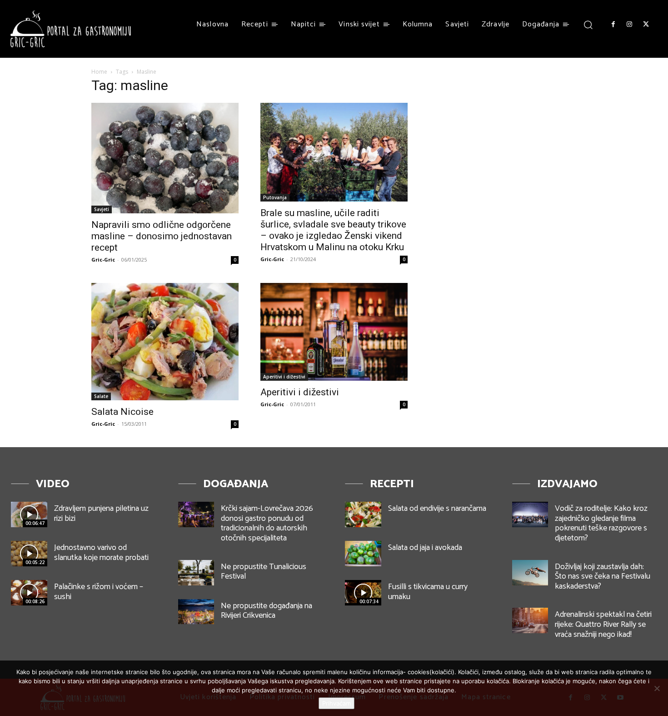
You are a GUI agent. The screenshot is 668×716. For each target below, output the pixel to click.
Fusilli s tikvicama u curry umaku (428, 592)
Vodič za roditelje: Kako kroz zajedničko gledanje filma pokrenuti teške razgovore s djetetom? (601, 523)
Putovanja (275, 197)
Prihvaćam (336, 703)
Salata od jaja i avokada (425, 548)
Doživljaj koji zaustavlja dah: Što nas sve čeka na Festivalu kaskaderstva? (602, 576)
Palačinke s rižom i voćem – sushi (98, 592)
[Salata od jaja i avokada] (363, 553)
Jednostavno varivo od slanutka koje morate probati (101, 553)
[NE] (656, 688)
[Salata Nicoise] (165, 341)
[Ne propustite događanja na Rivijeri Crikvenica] (196, 612)
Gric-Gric (103, 259)
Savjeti (101, 209)
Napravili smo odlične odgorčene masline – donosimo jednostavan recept (161, 236)
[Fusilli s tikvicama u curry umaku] (363, 592)
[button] (588, 24)
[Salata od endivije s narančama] (363, 514)
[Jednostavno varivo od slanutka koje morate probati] (29, 553)
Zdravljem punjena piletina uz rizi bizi (101, 513)
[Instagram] (629, 24)
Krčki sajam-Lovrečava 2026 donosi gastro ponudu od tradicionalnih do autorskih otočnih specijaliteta (267, 523)
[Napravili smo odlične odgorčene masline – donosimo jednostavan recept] (165, 158)
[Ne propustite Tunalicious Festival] (196, 572)
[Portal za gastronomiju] (71, 29)
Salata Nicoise (122, 411)
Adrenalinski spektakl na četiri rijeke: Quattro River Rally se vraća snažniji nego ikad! (603, 624)
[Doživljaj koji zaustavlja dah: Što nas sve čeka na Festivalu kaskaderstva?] (530, 572)
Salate (101, 396)
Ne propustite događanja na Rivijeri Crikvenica (266, 611)
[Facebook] (613, 24)
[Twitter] (646, 24)
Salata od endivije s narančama (437, 508)
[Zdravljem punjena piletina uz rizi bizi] (29, 514)
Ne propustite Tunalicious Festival (263, 572)
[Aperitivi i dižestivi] (334, 332)
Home (99, 72)
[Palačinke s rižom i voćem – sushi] (29, 592)
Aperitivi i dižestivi (284, 376)
